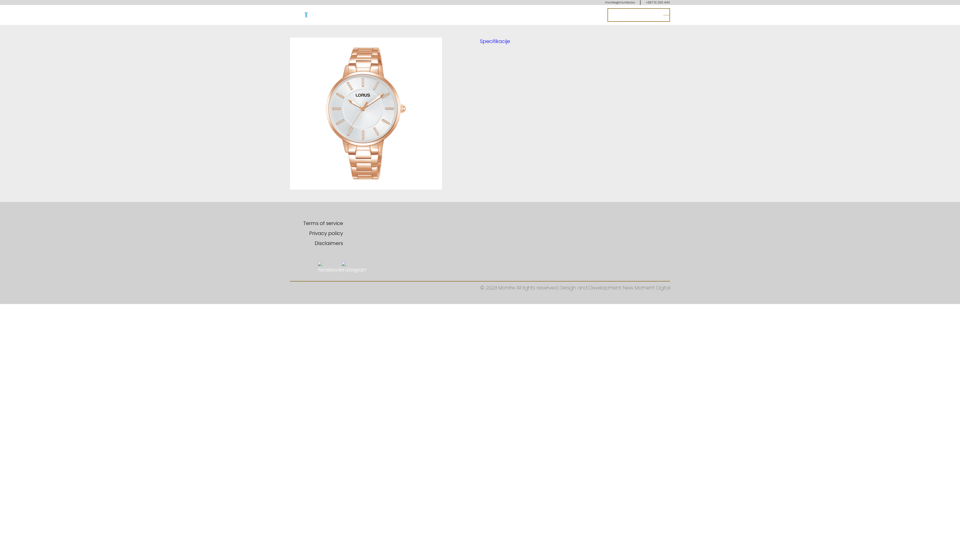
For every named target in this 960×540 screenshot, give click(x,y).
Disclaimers (329, 243)
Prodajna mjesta (635, 15)
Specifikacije (495, 41)
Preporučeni (510, 15)
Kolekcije (540, 15)
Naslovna (478, 15)
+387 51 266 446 (658, 2)
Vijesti (595, 15)
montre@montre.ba (620, 2)
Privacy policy (326, 233)
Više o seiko (570, 15)
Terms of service (323, 223)
